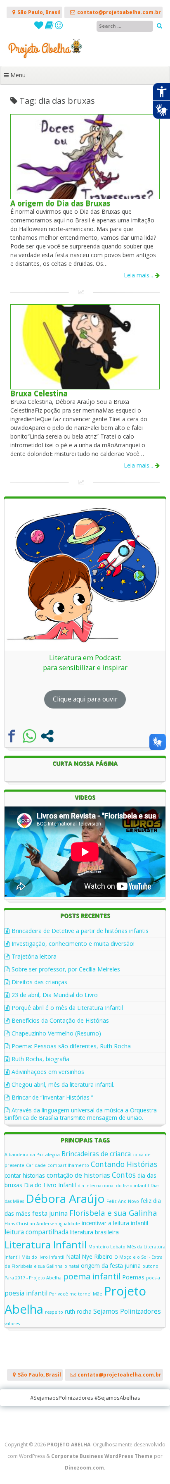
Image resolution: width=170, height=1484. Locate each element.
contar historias (25, 1175)
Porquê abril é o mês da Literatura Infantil (67, 1008)
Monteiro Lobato (106, 1247)
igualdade (69, 1223)
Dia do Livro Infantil (50, 1185)
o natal (71, 1266)
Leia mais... (139, 275)
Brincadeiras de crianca (96, 1153)
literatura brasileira (94, 1232)
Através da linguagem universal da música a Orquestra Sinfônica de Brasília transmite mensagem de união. (81, 1113)
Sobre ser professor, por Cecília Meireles (66, 969)
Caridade (36, 1165)
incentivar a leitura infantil (115, 1223)
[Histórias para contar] (59, 26)
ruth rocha (78, 1311)
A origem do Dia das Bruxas (60, 203)
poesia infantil (26, 1293)
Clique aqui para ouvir (85, 699)
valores (12, 1324)
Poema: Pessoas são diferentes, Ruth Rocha (71, 1046)
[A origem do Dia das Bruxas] (85, 196)
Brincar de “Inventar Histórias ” (52, 1097)
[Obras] (50, 26)
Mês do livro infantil (42, 1257)
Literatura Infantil (46, 1244)
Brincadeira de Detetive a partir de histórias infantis (80, 931)
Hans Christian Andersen (31, 1223)
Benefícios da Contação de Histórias (60, 1020)
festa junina (50, 1213)
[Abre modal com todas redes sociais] (47, 736)
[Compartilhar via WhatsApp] (29, 736)
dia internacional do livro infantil (113, 1185)
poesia (153, 1278)
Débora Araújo (65, 1198)
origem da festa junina (111, 1265)
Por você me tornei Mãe (75, 1294)
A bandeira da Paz (24, 1154)
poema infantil (91, 1276)
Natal (73, 1256)
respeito (54, 1312)
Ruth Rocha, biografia (40, 1059)
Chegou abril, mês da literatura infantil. (63, 1084)
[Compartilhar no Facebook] (12, 736)
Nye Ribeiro (97, 1256)
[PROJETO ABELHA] (85, 57)
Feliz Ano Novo (122, 1201)
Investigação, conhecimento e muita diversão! (73, 943)
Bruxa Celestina (39, 393)
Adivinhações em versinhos (48, 1072)
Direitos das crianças (39, 982)
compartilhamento (68, 1165)
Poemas (133, 1277)
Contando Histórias (124, 1164)
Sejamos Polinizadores (127, 1311)
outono (150, 1266)
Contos (124, 1175)
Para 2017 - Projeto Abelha (33, 1278)
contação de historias (78, 1175)
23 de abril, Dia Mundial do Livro (55, 995)
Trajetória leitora (34, 956)
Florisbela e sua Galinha (113, 1212)
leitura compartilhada (36, 1231)
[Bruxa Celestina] (85, 387)
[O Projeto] (39, 26)
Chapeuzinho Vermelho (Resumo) (56, 1033)
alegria (52, 1154)
